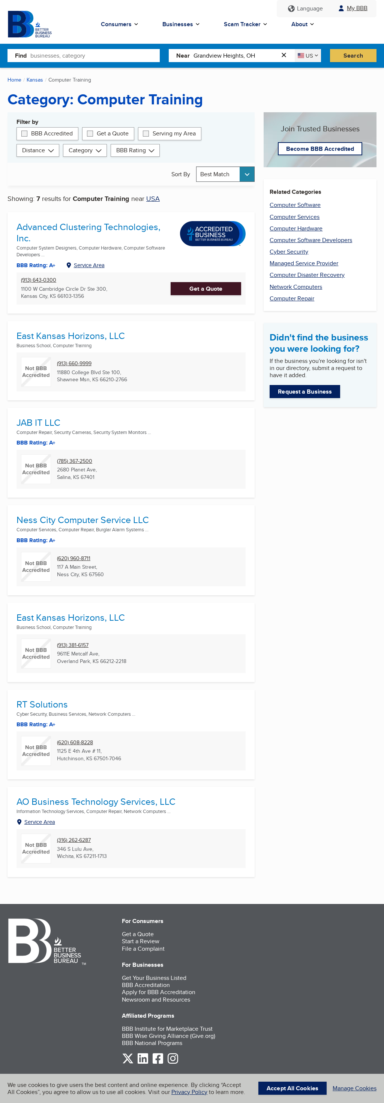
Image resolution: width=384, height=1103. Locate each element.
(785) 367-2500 (74, 461)
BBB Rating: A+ (36, 265)
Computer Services (295, 217)
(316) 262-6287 (74, 840)
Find (21, 55)
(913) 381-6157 (72, 645)
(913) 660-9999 (74, 363)
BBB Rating (131, 150)
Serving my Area (174, 133)
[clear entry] (286, 55)
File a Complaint (143, 948)
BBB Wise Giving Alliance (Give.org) (168, 1036)
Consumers (116, 24)
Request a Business (305, 391)
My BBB (357, 8)
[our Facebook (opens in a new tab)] (158, 1062)
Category (81, 150)
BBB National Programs (152, 1043)
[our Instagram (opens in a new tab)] (173, 1062)
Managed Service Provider (304, 263)
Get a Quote (113, 133)
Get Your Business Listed (154, 978)
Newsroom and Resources (156, 999)
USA (153, 198)
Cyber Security (289, 251)
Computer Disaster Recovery (307, 275)
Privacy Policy (189, 1092)
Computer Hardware (296, 228)
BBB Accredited (52, 133)
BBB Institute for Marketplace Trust (167, 1028)
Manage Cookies (354, 1088)
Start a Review (140, 941)
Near (183, 55)
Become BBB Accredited (320, 148)
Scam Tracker (242, 24)
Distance (33, 150)
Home (14, 79)
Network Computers (296, 286)
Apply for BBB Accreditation (158, 992)
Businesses (177, 24)
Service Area (89, 265)
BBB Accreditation (146, 985)
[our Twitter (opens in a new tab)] (128, 1062)
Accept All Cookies (292, 1088)
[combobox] (95, 55)
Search (353, 55)
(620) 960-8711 (73, 558)
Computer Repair (292, 298)
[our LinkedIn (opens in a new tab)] (143, 1062)
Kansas (35, 79)
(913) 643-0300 (38, 280)
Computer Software (295, 205)
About (299, 24)
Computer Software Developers (311, 240)
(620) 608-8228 (75, 742)
